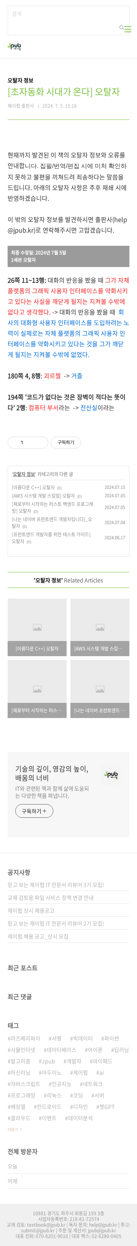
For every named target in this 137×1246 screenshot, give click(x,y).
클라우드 (20, 1118)
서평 (57, 1038)
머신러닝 (20, 1072)
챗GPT (107, 1106)
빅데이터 (83, 1038)
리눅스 (54, 1095)
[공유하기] (30, 442)
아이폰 (95, 1049)
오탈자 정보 (24, 474)
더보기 (13, 1129)
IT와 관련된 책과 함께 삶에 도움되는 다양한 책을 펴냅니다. (52, 791)
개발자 (74, 1061)
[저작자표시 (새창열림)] (84, 443)
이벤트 (49, 1118)
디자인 (80, 1106)
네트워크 (93, 1083)
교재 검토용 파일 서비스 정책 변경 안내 (51, 897)
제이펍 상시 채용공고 (31, 910)
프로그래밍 (23, 1095)
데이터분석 (80, 1118)
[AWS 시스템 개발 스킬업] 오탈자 (43, 495)
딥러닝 (121, 1049)
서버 (99, 1095)
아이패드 (103, 1061)
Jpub (48, 1061)
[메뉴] (128, 29)
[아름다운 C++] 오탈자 (33, 487)
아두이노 (52, 1072)
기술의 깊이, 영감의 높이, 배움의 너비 (51, 773)
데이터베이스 (61, 1049)
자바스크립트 (25, 1083)
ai (101, 1072)
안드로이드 (49, 1106)
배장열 (18, 1106)
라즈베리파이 (25, 1038)
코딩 (78, 1095)
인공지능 (62, 1083)
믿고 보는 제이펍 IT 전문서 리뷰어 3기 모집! (56, 884)
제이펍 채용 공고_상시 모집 (38, 936)
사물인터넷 (23, 1049)
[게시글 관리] (40, 442)
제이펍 (80, 1072)
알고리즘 (20, 1061)
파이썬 (111, 1038)
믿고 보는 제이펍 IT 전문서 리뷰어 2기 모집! (56, 923)
